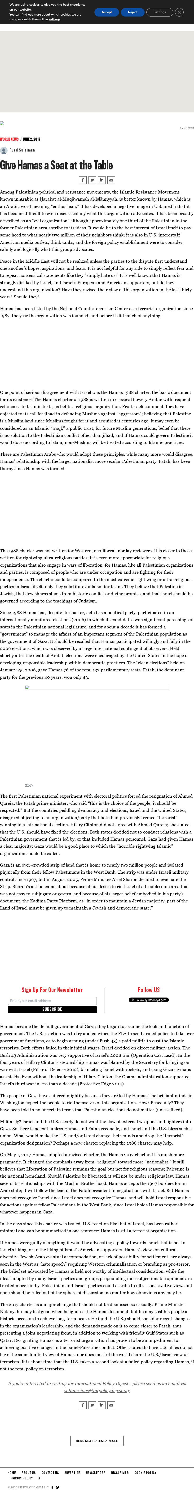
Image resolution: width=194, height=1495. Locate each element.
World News (9, 139)
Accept (106, 12)
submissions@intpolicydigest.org (97, 1390)
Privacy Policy (21, 1478)
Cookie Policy (145, 1473)
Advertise (72, 1473)
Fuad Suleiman (22, 150)
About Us (29, 1473)
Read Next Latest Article (97, 1441)
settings (54, 19)
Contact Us (50, 1473)
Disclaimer (120, 1473)
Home (12, 1473)
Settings (160, 12)
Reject (132, 12)
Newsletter (96, 1473)
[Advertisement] (97, 71)
